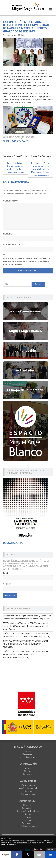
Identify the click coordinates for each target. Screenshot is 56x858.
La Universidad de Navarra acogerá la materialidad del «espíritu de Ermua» (15, 167)
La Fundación (28, 763)
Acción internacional (28, 788)
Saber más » (38, 849)
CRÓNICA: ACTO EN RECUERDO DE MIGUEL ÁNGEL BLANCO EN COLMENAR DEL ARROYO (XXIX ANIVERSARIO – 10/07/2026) (25, 654)
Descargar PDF (14, 542)
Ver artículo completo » (16, 141)
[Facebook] (16, 854)
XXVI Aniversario (44, 156)
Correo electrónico (15, 244)
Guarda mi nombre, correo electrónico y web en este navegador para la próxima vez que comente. (26, 261)
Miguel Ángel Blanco (28, 746)
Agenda (28, 820)
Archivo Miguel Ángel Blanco (25, 156)
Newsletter (28, 805)
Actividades (28, 781)
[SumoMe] (50, 854)
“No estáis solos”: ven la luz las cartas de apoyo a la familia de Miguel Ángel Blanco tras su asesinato (40, 169)
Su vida (28, 751)
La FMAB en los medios (28, 826)
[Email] (39, 854)
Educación (28, 791)
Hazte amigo (28, 774)
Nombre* (7, 584)
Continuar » (50, 849)
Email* (6, 573)
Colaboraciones (28, 794)
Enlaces (28, 817)
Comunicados (28, 808)
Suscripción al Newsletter (28, 811)
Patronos (28, 768)
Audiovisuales (28, 823)
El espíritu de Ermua (28, 757)
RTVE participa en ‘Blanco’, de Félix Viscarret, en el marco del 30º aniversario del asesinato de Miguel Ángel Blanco (25, 626)
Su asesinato (28, 754)
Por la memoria (28, 785)
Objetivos (28, 771)
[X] (28, 854)
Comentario (10, 201)
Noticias (28, 814)
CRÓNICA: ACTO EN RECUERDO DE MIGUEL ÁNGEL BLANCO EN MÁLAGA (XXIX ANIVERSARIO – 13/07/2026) (25, 644)
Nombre (8, 234)
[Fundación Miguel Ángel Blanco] (28, 6)
